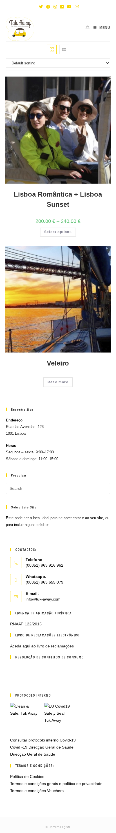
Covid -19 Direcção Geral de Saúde (41, 747)
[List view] (64, 49)
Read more (58, 382)
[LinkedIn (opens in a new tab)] (62, 6)
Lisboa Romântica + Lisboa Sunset (58, 199)
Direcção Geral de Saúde (32, 754)
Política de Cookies (27, 776)
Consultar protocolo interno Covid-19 (43, 740)
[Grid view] (52, 49)
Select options (58, 232)
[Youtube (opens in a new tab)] (69, 6)
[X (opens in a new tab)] (40, 6)
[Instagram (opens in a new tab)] (55, 6)
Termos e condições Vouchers (37, 790)
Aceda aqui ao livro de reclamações (42, 646)
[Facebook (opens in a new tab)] (48, 6)
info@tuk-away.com (43, 599)
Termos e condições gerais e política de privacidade (56, 783)
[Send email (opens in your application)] (76, 6)
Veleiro (58, 363)
